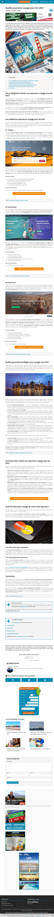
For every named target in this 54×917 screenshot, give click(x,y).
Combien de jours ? (24, 694)
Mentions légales (9, 912)
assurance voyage (24, 606)
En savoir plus (38, 916)
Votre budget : (23, 702)
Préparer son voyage (25, 1)
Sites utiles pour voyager (7, 905)
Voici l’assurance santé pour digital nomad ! (19, 275)
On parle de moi (48, 909)
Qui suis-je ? (4, 901)
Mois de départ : (23, 700)
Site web (8, 777)
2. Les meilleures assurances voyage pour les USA (19, 82)
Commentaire (9, 761)
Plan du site (29, 910)
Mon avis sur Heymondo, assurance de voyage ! (20, 354)
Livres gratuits (35, 1)
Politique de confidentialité (30, 912)
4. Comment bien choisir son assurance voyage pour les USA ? (22, 85)
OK (43, 916)
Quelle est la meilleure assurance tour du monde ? (20, 452)
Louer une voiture (16, 622)
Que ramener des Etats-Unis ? (16, 596)
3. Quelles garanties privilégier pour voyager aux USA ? (21, 83)
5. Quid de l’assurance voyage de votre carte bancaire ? (21, 86)
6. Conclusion (11, 88)
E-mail (31, 772)
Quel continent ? (23, 697)
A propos (51, 1)
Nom (8, 772)
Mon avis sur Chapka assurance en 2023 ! (18, 200)
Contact (23, 910)
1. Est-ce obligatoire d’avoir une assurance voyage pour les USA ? (23, 80)
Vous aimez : (22, 705)
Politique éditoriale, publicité (18, 912)
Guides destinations (6, 903)
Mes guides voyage (44, 1)
